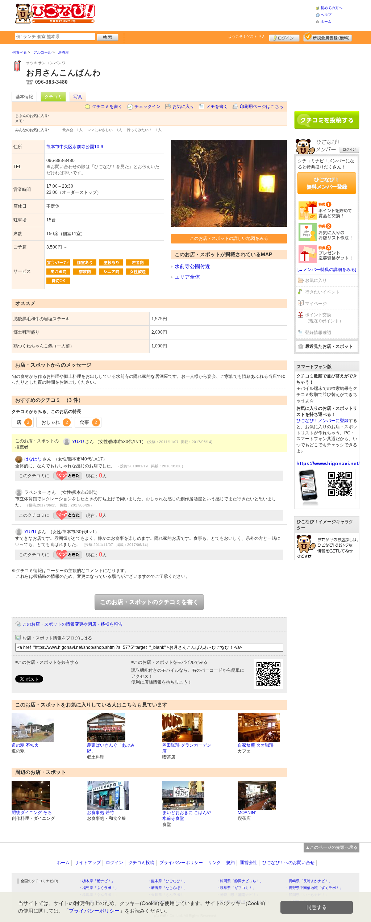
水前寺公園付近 (192, 266)
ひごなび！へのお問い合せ (288, 862)
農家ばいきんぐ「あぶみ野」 (111, 748)
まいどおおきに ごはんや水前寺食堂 (186, 815)
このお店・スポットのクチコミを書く (149, 602)
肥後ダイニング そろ (32, 812)
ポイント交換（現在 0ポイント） (324, 318)
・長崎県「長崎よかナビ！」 (308, 881)
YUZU (78, 441)
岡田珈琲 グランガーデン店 (186, 748)
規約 (230, 862)
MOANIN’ (247, 812)
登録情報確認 (318, 332)
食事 (88, 422)
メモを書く (217, 106)
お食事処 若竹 (100, 812)
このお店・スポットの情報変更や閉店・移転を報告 (72, 624)
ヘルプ (326, 15)
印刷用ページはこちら (261, 106)
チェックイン (147, 106)
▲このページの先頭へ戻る (331, 847)
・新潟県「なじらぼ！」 (167, 888)
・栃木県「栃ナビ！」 (97, 881)
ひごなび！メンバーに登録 (322, 420)
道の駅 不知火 (25, 745)
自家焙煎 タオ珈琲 (256, 745)
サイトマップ (88, 862)
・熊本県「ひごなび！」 (167, 881)
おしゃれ (54, 422)
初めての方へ (331, 8)
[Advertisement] (205, 14)
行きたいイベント (322, 292)
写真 (78, 96)
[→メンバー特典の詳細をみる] (326, 269)
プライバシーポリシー (181, 862)
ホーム (326, 22)
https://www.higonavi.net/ (328, 463)
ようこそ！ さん (247, 36)
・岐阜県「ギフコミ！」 (236, 888)
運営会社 (248, 862)
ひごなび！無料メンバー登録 (327, 182)
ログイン (284, 37)
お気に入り (183, 106)
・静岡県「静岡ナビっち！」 (239, 881)
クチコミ (53, 96)
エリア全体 (187, 277)
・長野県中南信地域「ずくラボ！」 (314, 888)
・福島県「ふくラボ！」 (98, 888)
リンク (214, 862)
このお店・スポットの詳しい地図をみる (229, 238)
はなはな (33, 459)
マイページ (316, 303)
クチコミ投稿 (141, 862)
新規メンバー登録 (327, 37)
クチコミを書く (107, 106)
